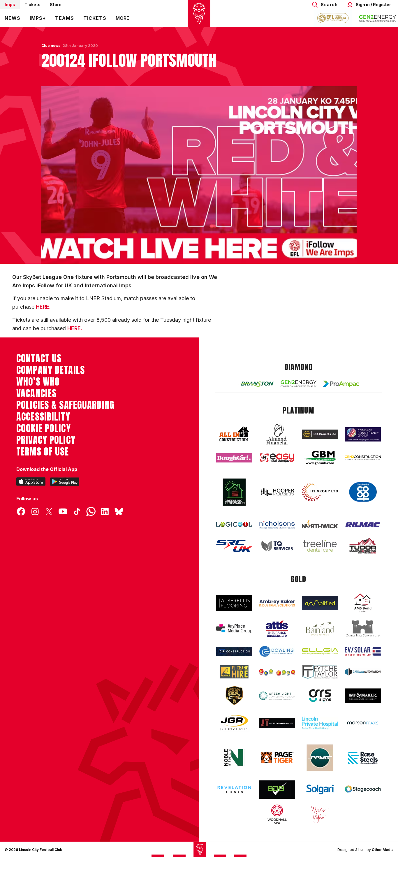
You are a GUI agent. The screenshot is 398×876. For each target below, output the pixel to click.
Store (55, 4)
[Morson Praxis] (363, 723)
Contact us (38, 358)
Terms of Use (42, 451)
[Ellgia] (320, 651)
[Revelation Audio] (234, 789)
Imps (10, 4)
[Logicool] (234, 524)
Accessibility (43, 416)
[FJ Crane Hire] (234, 672)
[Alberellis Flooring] (234, 603)
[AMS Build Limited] (363, 603)
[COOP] (363, 492)
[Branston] (256, 384)
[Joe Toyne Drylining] (277, 723)
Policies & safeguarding (65, 405)
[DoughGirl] (234, 458)
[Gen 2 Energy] (299, 383)
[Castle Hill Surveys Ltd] (363, 628)
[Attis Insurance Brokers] (277, 629)
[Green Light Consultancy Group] (277, 696)
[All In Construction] (234, 434)
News (12, 18)
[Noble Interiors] (234, 757)
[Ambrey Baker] (277, 603)
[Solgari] (320, 789)
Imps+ (38, 18)
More (122, 18)
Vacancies (36, 393)
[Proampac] (341, 384)
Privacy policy (45, 440)
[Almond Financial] (277, 434)
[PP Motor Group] (320, 758)
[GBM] (320, 458)
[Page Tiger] (277, 757)
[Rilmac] (363, 524)
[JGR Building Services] (234, 723)
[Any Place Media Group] (234, 628)
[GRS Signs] (320, 695)
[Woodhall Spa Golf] (277, 814)
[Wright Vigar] (320, 814)
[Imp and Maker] (363, 695)
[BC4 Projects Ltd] (320, 434)
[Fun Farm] (277, 672)
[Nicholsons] (277, 524)
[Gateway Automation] (363, 671)
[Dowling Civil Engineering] (277, 651)
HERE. (74, 328)
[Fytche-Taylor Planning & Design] (320, 671)
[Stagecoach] (363, 789)
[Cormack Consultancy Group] (363, 434)
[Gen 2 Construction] (363, 457)
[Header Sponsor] (377, 18)
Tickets (32, 4)
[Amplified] (320, 603)
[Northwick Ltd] (320, 524)
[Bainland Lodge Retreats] (320, 628)
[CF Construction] (234, 651)
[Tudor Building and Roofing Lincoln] (363, 545)
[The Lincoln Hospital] (320, 723)
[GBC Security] (234, 695)
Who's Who (38, 381)
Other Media (382, 849)
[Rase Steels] (363, 757)
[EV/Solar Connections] (363, 651)
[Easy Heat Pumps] (277, 458)
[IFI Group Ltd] (320, 492)
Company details (50, 370)
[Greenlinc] (234, 492)
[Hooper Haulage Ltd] (277, 492)
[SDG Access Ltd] (277, 789)
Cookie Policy (43, 428)
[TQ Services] (277, 545)
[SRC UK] (234, 546)
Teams (64, 18)
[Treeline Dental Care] (320, 546)
